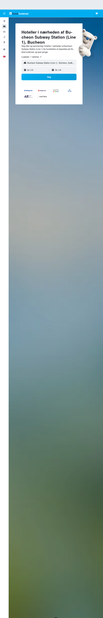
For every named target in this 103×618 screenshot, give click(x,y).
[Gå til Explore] (4, 42)
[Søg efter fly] (4, 21)
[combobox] (31, 57)
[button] (4, 13)
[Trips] (4, 49)
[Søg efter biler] (4, 31)
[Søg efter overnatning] (4, 26)
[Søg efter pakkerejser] (4, 36)
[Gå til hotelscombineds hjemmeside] (19, 13)
